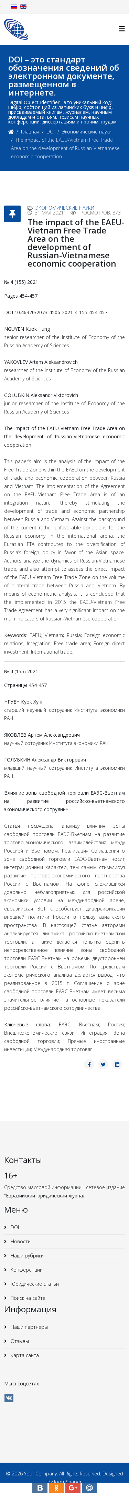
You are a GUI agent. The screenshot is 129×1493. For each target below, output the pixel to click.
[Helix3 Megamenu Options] (122, 29)
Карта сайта (24, 1355)
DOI (50, 131)
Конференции (26, 1269)
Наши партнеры (28, 1327)
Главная (30, 131)
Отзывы (19, 1341)
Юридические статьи (34, 1284)
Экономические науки (86, 131)
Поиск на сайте (27, 1298)
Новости (20, 1241)
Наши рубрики (26, 1255)
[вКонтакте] (8, 1398)
